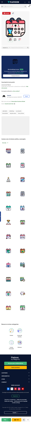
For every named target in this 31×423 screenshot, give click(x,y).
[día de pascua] (22, 222)
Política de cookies (8, 401)
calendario (4, 111)
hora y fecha (21, 113)
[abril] (22, 236)
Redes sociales (15, 385)
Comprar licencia (15, 75)
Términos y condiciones (10, 399)
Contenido (5, 373)
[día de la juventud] (8, 208)
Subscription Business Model (18, 101)
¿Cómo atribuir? (16, 91)
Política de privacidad (22, 399)
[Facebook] (8, 389)
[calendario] (8, 151)
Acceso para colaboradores (15, 363)
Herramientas (6, 376)
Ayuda (3, 379)
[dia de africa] (8, 165)
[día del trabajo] (22, 151)
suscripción (18, 111)
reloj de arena (13, 113)
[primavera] (8, 236)
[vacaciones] (22, 265)
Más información (19, 73)
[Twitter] (12, 389)
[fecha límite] (22, 279)
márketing (11, 111)
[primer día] (8, 265)
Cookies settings (16, 402)
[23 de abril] (8, 194)
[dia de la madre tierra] (8, 251)
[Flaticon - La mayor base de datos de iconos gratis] (13, 2)
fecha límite (5, 113)
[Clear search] (22, 6)
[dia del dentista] (22, 293)
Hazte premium (15, 367)
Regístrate (15, 396)
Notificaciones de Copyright (20, 401)
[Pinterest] (15, 389)
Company (4, 382)
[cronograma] (8, 179)
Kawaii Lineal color (9, 103)
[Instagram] (19, 389)
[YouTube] (22, 389)
